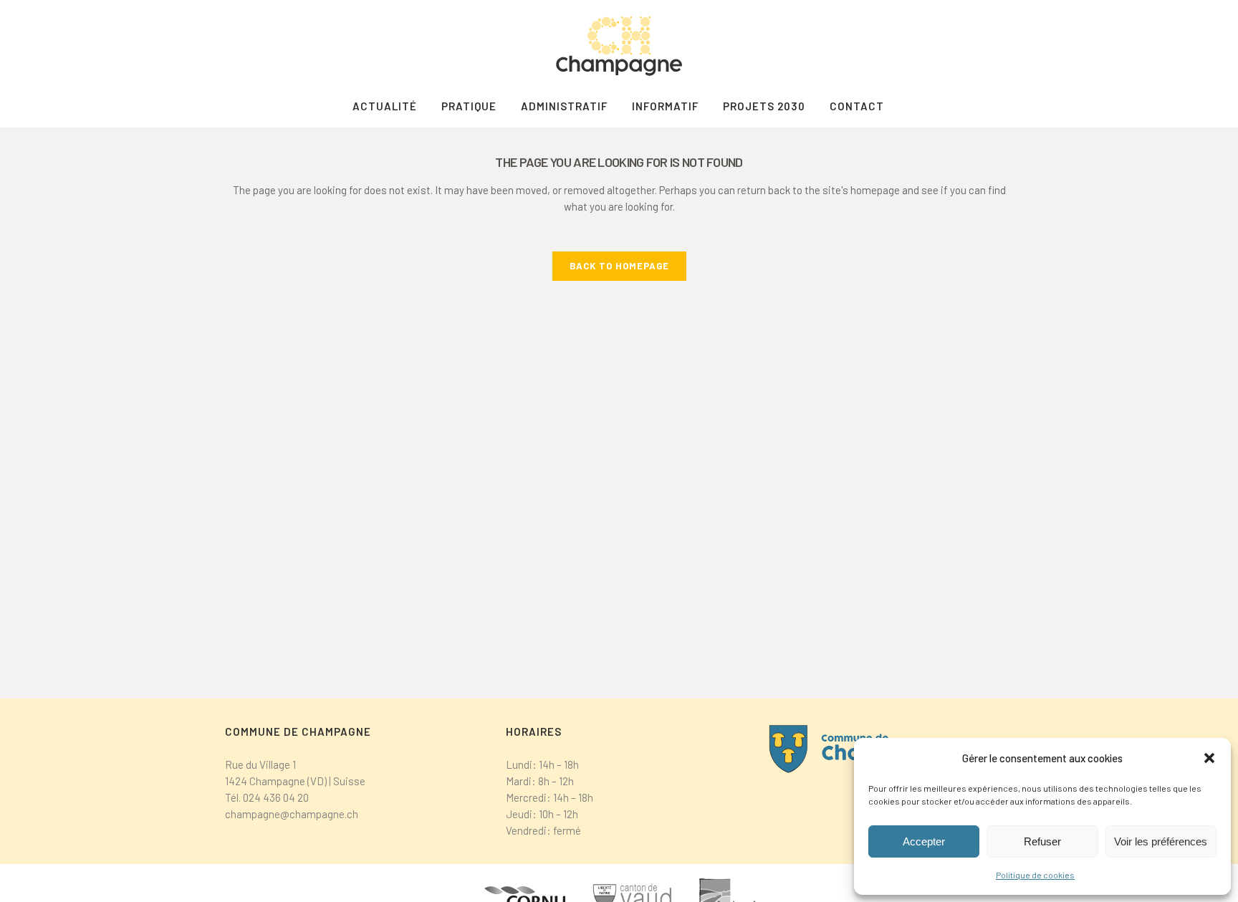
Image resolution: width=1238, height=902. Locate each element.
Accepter (924, 841)
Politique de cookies (1035, 875)
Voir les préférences (1160, 841)
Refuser (1042, 841)
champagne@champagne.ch (291, 813)
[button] (1209, 758)
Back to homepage (619, 266)
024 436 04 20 (276, 797)
